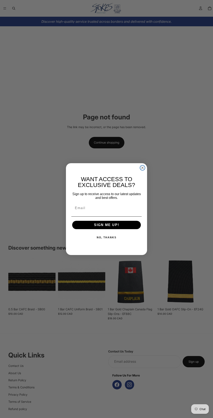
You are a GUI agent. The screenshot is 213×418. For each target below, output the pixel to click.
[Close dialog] (142, 167)
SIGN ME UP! (106, 225)
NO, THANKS (106, 237)
